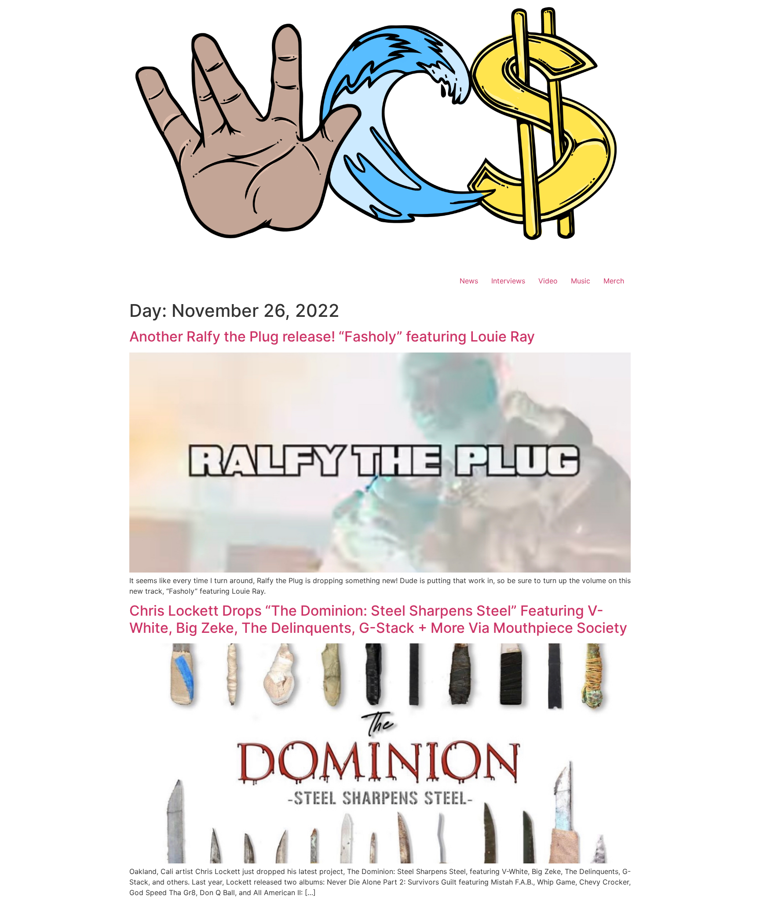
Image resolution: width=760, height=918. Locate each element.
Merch (613, 280)
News (469, 280)
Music (580, 280)
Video (548, 280)
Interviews (508, 280)
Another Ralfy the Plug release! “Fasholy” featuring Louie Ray (332, 336)
